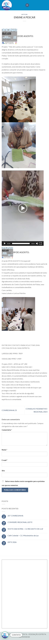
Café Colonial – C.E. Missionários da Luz (23, 535)
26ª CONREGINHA (15, 516)
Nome (4, 450)
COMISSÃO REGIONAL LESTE (20, 522)
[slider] (21, 243)
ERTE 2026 (12, 542)
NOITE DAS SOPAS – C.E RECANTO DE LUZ (25, 529)
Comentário (7, 430)
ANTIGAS (24, 14)
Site (3, 471)
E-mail (4, 460)
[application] (23, 208)
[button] (22, 208)
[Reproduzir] (5, 243)
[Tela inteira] (41, 243)
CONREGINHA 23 (9, 410)
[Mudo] (37, 243)
